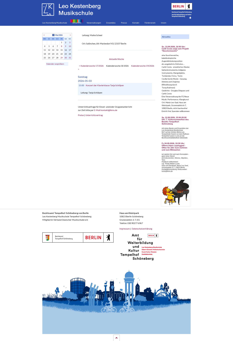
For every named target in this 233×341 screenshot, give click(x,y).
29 (62, 57)
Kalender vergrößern (55, 64)
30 (66, 57)
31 (70, 57)
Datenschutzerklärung (142, 228)
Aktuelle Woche (116, 59)
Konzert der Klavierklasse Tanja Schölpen (105, 85)
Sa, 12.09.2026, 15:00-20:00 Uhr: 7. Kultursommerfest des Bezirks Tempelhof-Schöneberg (175, 120)
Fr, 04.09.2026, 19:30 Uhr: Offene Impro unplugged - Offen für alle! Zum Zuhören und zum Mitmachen (174, 146)
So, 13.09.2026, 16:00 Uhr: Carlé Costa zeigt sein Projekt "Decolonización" (175, 49)
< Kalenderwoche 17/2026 (91, 65)
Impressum (124, 228)
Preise (81, 115)
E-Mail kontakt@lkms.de (105, 110)
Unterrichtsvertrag (94, 115)
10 (70, 46)
